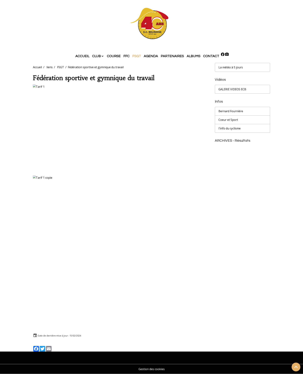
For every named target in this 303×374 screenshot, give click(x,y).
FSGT (136, 56)
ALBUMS (193, 56)
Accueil (37, 67)
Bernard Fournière (230, 111)
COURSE (114, 56)
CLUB (96, 56)
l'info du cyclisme (229, 128)
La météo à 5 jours (230, 67)
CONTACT (211, 56)
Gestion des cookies (152, 369)
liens (49, 67)
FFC (126, 56)
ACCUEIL (82, 56)
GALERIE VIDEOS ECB (232, 89)
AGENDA (151, 56)
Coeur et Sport (228, 120)
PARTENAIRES (172, 56)
